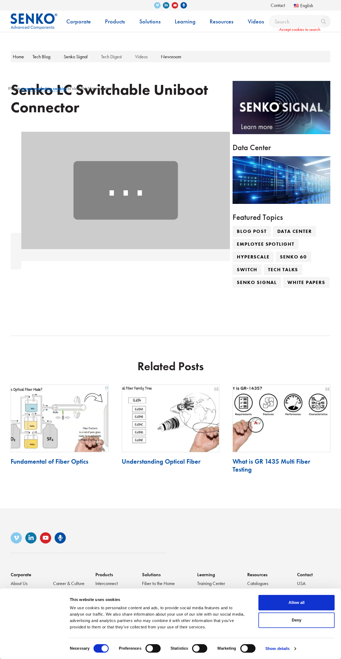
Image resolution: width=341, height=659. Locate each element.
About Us (19, 583)
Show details (277, 648)
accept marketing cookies (44, 88)
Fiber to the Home (158, 583)
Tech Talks (283, 269)
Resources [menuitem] (221, 21)
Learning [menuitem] (185, 21)
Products (104, 574)
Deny (296, 620)
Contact (278, 5)
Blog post (251, 231)
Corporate (21, 574)
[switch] (153, 648)
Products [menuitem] (115, 21)
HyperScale (253, 257)
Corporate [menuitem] (78, 21)
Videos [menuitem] (256, 21)
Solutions (151, 574)
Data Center (294, 231)
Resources (257, 574)
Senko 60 (293, 257)
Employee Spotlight (265, 244)
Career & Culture (68, 583)
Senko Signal (257, 282)
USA (301, 583)
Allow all (297, 602)
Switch (247, 269)
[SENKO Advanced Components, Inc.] (34, 17)
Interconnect (106, 583)
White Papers (306, 282)
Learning (206, 574)
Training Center (211, 583)
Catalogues (257, 583)
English (306, 5)
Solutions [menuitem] (150, 21)
